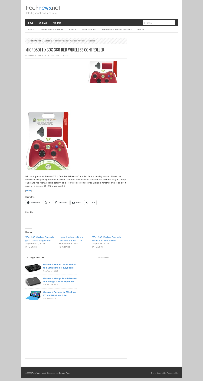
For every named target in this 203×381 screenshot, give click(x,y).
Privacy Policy (64, 373)
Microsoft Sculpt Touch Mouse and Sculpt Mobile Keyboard (59, 266)
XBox (28, 191)
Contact (43, 22)
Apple (31, 29)
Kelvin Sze (33, 55)
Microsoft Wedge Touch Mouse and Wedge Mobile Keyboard (60, 280)
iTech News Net (34, 41)
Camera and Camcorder (52, 29)
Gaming (48, 41)
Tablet (140, 29)
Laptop (72, 29)
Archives (57, 22)
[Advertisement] (120, 9)
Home (30, 22)
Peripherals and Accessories (116, 29)
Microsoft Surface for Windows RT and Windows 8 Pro (59, 294)
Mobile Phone (87, 29)
